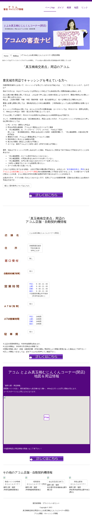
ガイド (61, 7)
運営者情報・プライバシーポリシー (46, 503)
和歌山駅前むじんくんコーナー (78, 483)
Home (6, 56)
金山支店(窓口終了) (56, 482)
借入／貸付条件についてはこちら (17, 186)
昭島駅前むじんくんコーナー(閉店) (37, 483)
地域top (16, 56)
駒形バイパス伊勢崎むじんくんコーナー (12, 483)
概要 (69, 7)
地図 (76, 7)
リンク (84, 7)
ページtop (50, 7)
